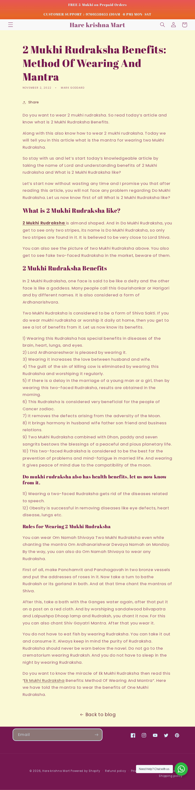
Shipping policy (170, 776)
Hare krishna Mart (56, 771)
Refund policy (115, 771)
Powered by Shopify (85, 771)
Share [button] (33, 102)
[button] (10, 24)
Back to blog (101, 714)
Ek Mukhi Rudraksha (44, 680)
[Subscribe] (96, 735)
